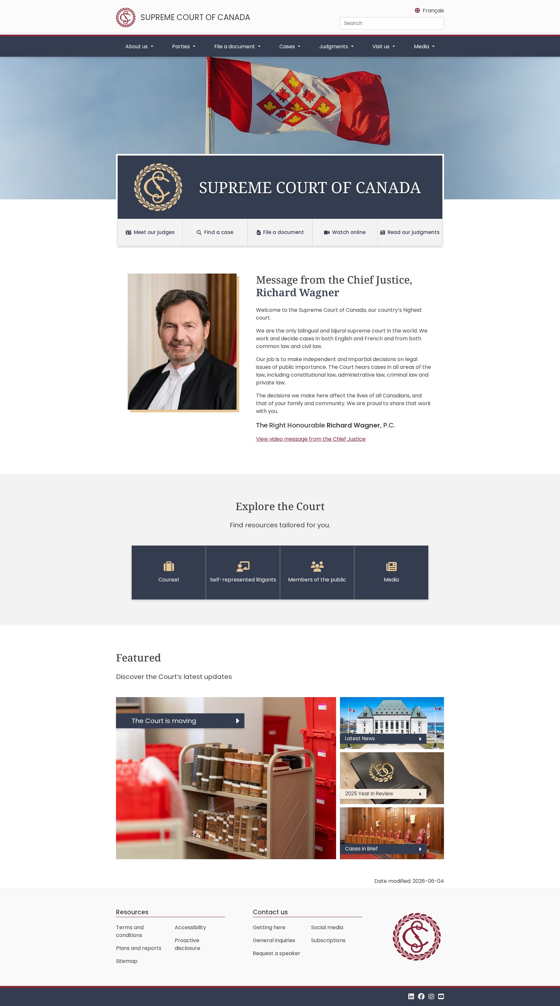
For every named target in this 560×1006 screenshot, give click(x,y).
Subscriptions (328, 940)
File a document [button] (235, 46)
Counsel (168, 579)
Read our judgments (414, 232)
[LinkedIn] (411, 996)
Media (391, 579)
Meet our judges (154, 232)
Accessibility (190, 927)
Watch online (349, 232)
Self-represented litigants (243, 579)
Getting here (269, 927)
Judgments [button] (334, 46)
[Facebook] (421, 996)
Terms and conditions (130, 931)
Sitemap (126, 961)
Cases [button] (287, 46)
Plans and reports (138, 948)
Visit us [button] (381, 46)
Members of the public (317, 579)
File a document (283, 232)
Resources (132, 912)
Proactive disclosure (187, 944)
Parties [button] (181, 46)
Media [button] (422, 46)
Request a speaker (276, 953)
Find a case (218, 232)
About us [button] (137, 46)
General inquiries (274, 940)
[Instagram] (431, 996)
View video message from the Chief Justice (311, 439)
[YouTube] (441, 996)
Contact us (270, 912)
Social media (327, 927)
